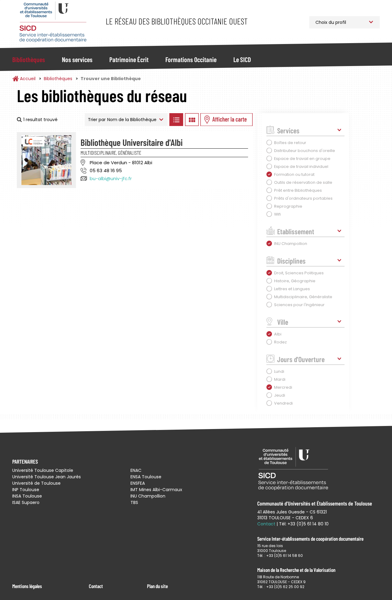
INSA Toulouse (27, 496)
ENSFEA (137, 483)
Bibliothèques (28, 59)
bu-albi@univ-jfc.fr (111, 178)
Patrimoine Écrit (129, 59)
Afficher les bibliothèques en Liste (176, 119)
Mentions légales (27, 586)
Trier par (97, 120)
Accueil (28, 78)
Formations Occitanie (191, 59)
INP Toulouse (25, 490)
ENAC (135, 470)
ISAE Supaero (26, 502)
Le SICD (242, 59)
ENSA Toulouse (145, 477)
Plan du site (157, 586)
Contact (96, 586)
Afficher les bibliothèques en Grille (192, 119)
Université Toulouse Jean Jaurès (46, 477)
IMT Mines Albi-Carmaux (156, 490)
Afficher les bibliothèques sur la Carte (226, 119)
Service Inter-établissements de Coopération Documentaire (52, 22)
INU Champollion (147, 496)
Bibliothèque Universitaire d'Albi (132, 142)
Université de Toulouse (36, 483)
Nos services (77, 59)
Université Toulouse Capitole (42, 470)
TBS (134, 502)
